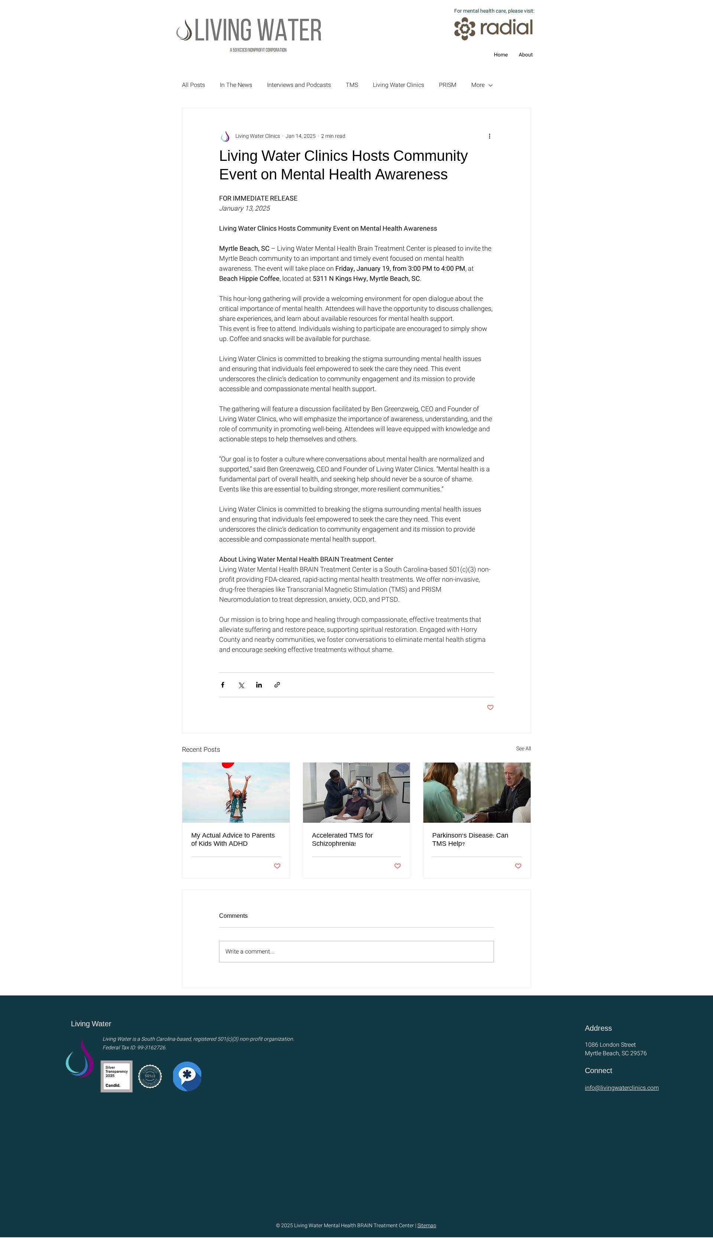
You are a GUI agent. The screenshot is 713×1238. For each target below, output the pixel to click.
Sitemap (426, 1225)
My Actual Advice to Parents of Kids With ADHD (233, 840)
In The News (236, 85)
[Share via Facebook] (222, 684)
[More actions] (489, 136)
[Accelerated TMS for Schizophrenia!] (356, 793)
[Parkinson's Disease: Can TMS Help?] (477, 793)
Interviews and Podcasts (299, 85)
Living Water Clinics (398, 85)
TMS (352, 85)
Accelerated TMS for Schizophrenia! (342, 840)
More (478, 85)
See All (523, 749)
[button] (525, 55)
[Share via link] (277, 684)
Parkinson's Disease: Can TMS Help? (470, 840)
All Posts (193, 85)
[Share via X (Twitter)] (240, 684)
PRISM (447, 85)
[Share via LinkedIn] (259, 684)
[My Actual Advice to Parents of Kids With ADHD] (236, 793)
